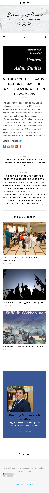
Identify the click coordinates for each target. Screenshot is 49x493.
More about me (24, 431)
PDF (21, 140)
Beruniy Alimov (24, 15)
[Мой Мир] (16, 146)
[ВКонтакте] (4, 146)
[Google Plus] (19, 146)
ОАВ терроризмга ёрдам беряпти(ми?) (23, 303)
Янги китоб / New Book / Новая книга (23, 347)
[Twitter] (8, 146)
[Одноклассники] (12, 146)
